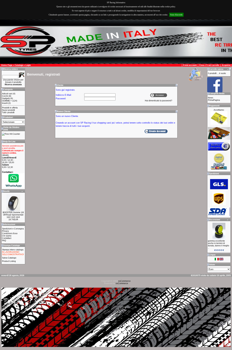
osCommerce (124, 281)
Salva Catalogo (9, 258)
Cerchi (5, 96)
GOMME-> (7, 101)
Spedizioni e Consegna (13, 229)
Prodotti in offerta (10, 108)
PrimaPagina (214, 100)
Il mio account (190, 65)
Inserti (5, 103)
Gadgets (6, 98)
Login (28, 65)
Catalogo (19, 65)
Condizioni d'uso (9, 233)
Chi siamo (6, 236)
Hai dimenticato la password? (158, 100)
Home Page (6, 65)
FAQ (4, 240)
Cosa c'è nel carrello (209, 65)
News (210, 98)
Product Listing (9, 261)
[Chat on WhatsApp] (13, 187)
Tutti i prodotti (8, 112)
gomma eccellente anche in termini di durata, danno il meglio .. (218, 244)
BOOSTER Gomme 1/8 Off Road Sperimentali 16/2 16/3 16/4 (13, 214)
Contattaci (6, 238)
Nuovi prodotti (8, 110)
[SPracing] (214, 91)
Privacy (5, 231)
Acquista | (227, 65)
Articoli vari (7, 93)
